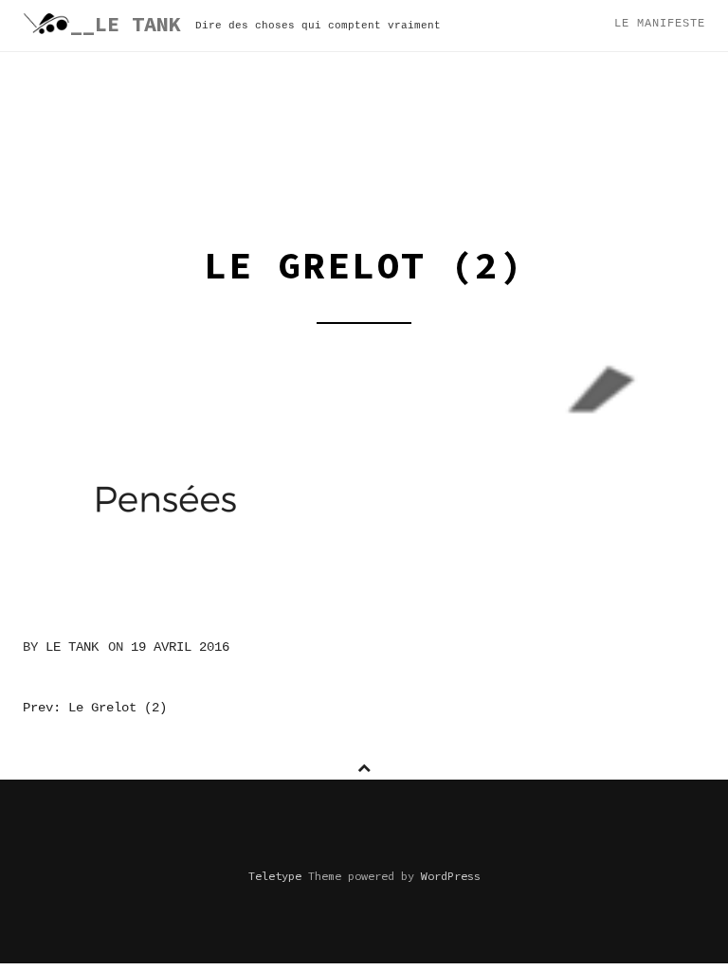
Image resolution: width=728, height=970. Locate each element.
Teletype (274, 876)
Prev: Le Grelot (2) (95, 707)
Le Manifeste (659, 23)
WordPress (451, 876)
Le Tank (72, 647)
